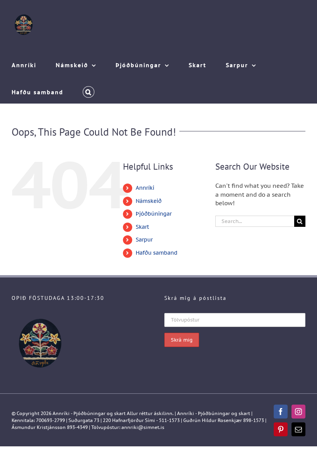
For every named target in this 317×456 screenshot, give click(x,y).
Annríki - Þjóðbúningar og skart (89, 413)
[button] (88, 90)
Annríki (145, 187)
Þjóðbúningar (154, 213)
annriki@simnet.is (142, 427)
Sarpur (144, 239)
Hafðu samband (156, 252)
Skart (142, 226)
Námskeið (149, 200)
